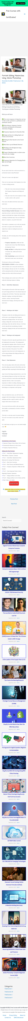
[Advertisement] (14, 36)
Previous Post (14, 499)
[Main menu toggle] (25, 14)
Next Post (14, 504)
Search (4, 517)
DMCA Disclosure (18, 1017)
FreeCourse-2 (8, 995)
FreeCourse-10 (9, 992)
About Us (22, 1015)
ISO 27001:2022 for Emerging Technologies (14, 861)
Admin (18, 550)
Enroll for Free (14, 483)
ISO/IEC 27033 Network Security (14, 592)
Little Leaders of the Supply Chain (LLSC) (14, 659)
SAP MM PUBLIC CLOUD (14, 841)
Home (4, 1015)
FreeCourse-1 (17, 81)
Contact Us (8, 1017)
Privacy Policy (13, 1015)
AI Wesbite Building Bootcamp (14, 905)
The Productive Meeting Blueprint (14, 680)
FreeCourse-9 (8, 997)
